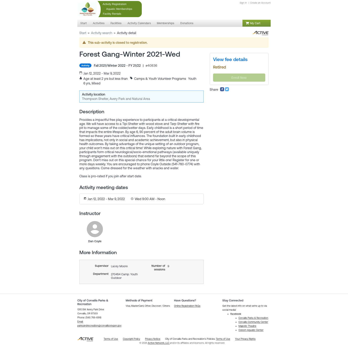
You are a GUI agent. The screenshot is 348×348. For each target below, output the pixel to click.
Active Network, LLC (159, 343)
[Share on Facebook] (222, 90)
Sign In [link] (243, 2)
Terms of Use (223, 339)
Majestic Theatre (247, 326)
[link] (95, 229)
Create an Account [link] (260, 2)
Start (82, 33)
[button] (187, 305)
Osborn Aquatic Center (250, 330)
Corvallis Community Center (253, 322)
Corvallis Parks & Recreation (253, 318)
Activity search (101, 33)
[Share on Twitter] (227, 90)
